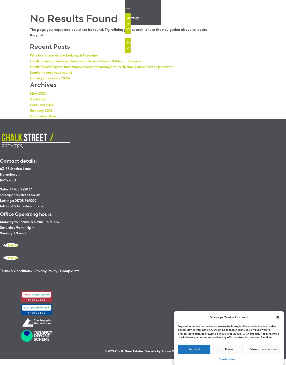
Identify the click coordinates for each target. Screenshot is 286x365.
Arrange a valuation (129, 23)
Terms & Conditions (16, 271)
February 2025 (42, 105)
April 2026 (38, 99)
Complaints (69, 271)
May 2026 (38, 93)
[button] (278, 317)
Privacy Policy (45, 271)
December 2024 (43, 116)
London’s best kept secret (51, 72)
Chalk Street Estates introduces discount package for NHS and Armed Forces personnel (102, 67)
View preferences (263, 349)
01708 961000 (25, 200)
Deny (229, 349)
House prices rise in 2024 (50, 78)
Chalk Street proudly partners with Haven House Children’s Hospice (85, 61)
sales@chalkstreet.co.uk (20, 195)
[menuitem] (126, 60)
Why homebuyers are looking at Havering (64, 55)
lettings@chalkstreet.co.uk (22, 206)
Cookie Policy (227, 359)
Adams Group (171, 351)
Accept (194, 349)
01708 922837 (21, 189)
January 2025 (41, 110)
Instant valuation (129, 45)
